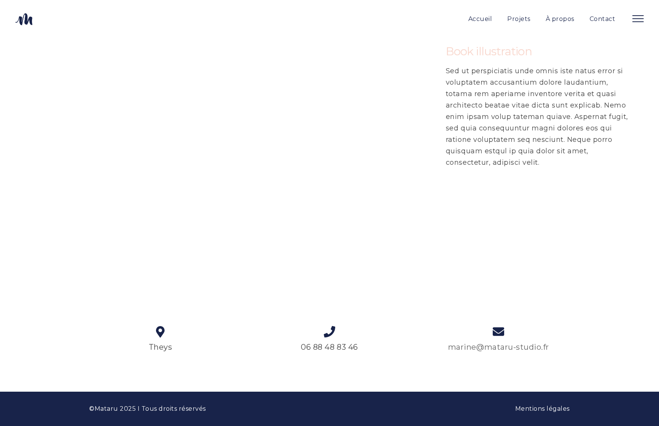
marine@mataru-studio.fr (498, 347)
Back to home (329, 221)
